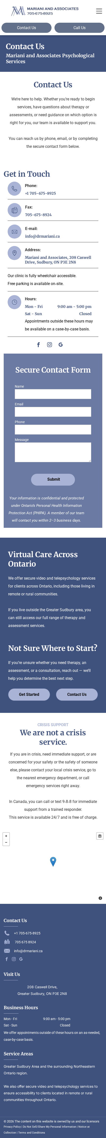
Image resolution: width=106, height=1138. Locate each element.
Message (22, 440)
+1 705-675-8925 (40, 193)
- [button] (6, 842)
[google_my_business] (60, 345)
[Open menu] (99, 11)
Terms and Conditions (31, 1132)
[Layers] (100, 836)
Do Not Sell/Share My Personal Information (49, 1126)
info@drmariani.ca (42, 236)
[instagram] (49, 345)
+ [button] (6, 836)
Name (19, 386)
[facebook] (38, 345)
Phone (20, 422)
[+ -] (53, 867)
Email (19, 404)
